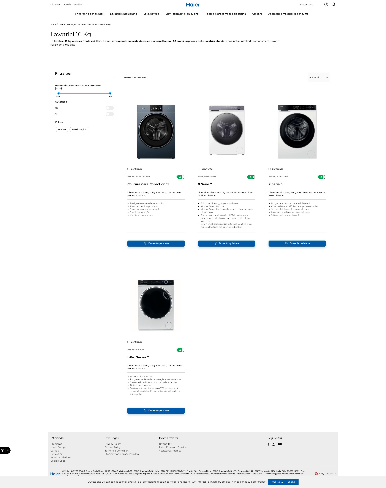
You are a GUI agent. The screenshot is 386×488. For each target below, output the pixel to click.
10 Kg (108, 24)
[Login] (326, 4)
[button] (8, 450)
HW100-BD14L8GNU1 (138, 176)
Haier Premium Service (173, 447)
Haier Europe (58, 447)
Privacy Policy (113, 443)
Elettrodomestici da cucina (182, 13)
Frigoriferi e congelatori (89, 13)
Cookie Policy (112, 447)
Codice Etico (58, 460)
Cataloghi (56, 454)
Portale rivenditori (73, 4)
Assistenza (305, 4)
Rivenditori (165, 443)
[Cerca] (333, 4)
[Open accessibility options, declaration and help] (2, 450)
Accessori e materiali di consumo (288, 13)
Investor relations (61, 457)
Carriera (55, 450)
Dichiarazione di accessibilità (122, 454)
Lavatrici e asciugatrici (124, 13)
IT (317, 4)
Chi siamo (56, 4)
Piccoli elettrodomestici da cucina (225, 13)
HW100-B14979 (135, 349)
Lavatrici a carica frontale (92, 24)
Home (53, 24)
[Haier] (192, 4)
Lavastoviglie (152, 13)
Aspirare (257, 13)
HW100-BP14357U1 (278, 176)
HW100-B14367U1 (207, 176)
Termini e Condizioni (117, 450)
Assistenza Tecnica (170, 450)
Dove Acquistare (158, 243)
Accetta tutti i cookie (283, 481)
